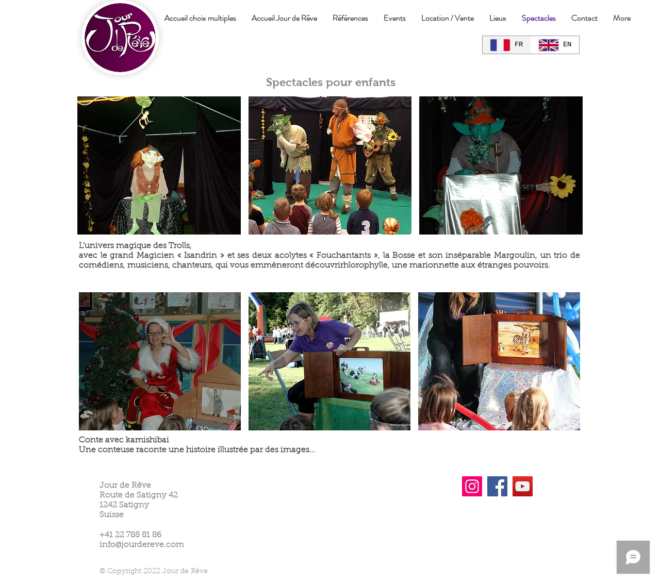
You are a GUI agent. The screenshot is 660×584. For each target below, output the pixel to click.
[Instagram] (472, 486)
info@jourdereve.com (142, 545)
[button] (159, 165)
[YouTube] (523, 486)
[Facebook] (497, 486)
